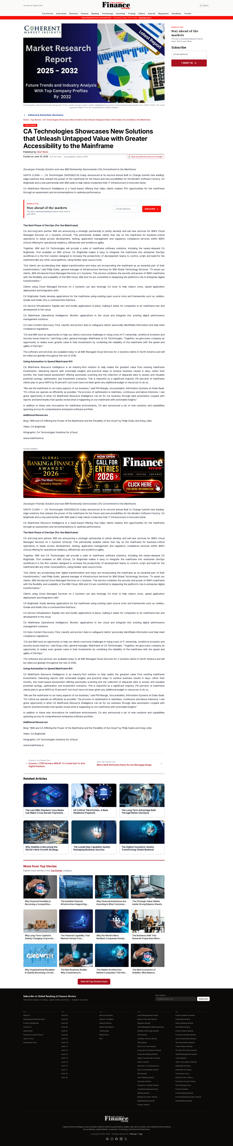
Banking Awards (143, 1093)
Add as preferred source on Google (146, 157)
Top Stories (47, 14)
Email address (160, 995)
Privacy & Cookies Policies (33, 1035)
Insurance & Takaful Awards (148, 1085)
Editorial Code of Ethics (184, 1077)
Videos (141, 14)
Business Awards (143, 1023)
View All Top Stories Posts (94, 981)
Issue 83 (64, 1023)
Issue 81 (64, 1031)
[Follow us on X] (125, 1139)
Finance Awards (143, 1105)
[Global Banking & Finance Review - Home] (116, 5)
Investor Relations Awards (185, 1015)
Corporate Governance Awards (149, 1050)
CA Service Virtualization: (37, 306)
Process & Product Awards (185, 1035)
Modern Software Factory (146, 179)
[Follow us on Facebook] (116, 1139)
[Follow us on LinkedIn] (121, 1139)
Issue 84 (64, 1019)
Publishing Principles (183, 1066)
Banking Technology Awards (148, 1031)
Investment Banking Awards (147, 1089)
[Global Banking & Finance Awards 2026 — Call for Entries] (94, 474)
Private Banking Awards (184, 1093)
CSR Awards (142, 1042)
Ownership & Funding (183, 1070)
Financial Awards (181, 1089)
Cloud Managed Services (62, 273)
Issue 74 (64, 1058)
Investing (120, 14)
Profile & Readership (31, 1023)
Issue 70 (64, 1074)
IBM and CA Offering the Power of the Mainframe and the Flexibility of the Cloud (73, 421)
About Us (26, 1015)
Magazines (163, 14)
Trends (187, 14)
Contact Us (27, 1027)
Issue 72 (64, 1066)
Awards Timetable (106, 1019)
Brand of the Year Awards (147, 1019)
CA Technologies (54, 175)
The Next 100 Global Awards (186, 1050)
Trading (131, 14)
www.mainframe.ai (33, 438)
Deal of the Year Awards (146, 1046)
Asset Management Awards (147, 1015)
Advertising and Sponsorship (34, 1019)
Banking (95, 14)
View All (64, 1077)
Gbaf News (42, 152)
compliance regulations (35, 329)
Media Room (104, 1035)
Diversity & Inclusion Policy (185, 1081)
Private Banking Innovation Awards (188, 1097)
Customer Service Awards (147, 1039)
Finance (84, 14)
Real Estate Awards (182, 1027)
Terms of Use (28, 1039)
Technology (107, 14)
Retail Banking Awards (183, 1101)
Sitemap (133, 1134)
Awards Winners (105, 1023)
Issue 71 (64, 1070)
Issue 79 (64, 1039)
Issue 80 (64, 1035)
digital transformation (73, 265)
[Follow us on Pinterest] (107, 1139)
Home (26, 120)
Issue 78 (64, 1042)
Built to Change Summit (137, 175)
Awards (151, 14)
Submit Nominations (106, 1027)
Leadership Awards (182, 1019)
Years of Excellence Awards (186, 1062)
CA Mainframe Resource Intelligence (43, 188)
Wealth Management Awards (186, 1054)
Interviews (61, 14)
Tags (140, 1134)
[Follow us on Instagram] (112, 1139)
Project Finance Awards (184, 1031)
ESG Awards (142, 1074)
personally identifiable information (130, 325)
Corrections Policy (182, 1074)
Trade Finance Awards (183, 1046)
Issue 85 (64, 1015)
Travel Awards (180, 1058)
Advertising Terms (30, 1042)
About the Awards (106, 1015)
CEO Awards (142, 1035)
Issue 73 (64, 1062)
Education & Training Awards (148, 1066)
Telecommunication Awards (185, 1039)
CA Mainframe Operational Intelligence (45, 315)
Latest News (28, 1031)
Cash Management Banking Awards (150, 1027)
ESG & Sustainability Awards (147, 1070)
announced (114, 405)
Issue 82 (64, 1027)
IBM (67, 183)
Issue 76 (64, 1050)
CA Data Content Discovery (38, 325)
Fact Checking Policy (183, 1085)
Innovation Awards (144, 1081)
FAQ (100, 1039)
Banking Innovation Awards (147, 1097)
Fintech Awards (143, 1062)
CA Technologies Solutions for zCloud (57, 432)
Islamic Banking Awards (184, 1023)
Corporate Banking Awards (147, 1054)
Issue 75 (64, 1054)
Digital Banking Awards (146, 1101)
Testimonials (104, 1031)
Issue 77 (64, 1046)
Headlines (176, 14)
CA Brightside (30, 296)
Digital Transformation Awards (148, 1058)
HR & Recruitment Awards (185, 1042)
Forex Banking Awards (145, 1077)
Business (73, 14)
